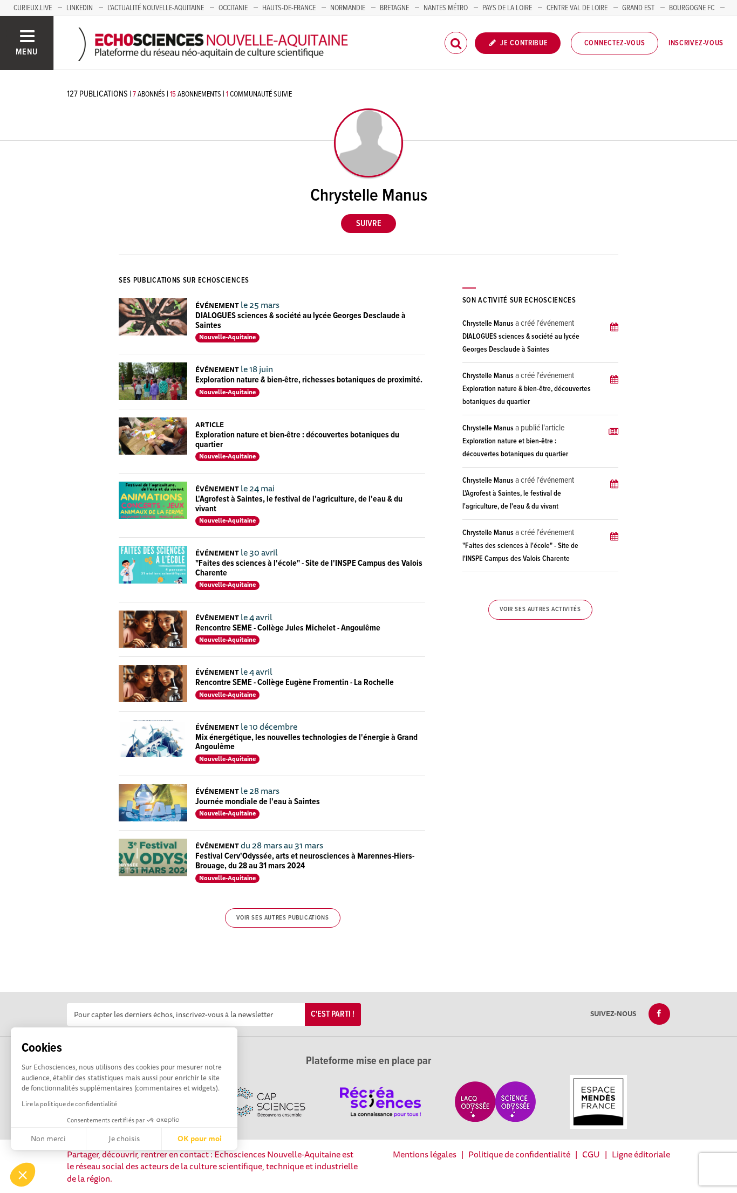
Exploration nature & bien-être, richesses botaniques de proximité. (308, 380)
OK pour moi (200, 1138)
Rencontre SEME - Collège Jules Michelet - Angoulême (287, 628)
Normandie (347, 8)
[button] (23, 1175)
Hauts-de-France (289, 8)
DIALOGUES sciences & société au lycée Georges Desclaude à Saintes (300, 320)
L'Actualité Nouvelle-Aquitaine (155, 8)
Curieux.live (32, 8)
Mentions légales (424, 1154)
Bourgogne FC (691, 8)
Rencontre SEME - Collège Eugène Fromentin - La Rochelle (294, 682)
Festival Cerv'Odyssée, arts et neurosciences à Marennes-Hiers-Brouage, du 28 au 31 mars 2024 (304, 861)
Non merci (48, 1138)
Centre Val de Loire (577, 8)
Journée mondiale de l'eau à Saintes (257, 801)
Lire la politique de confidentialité (69, 1104)
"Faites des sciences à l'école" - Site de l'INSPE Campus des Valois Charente (308, 568)
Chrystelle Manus (488, 323)
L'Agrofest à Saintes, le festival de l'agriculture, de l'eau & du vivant (298, 504)
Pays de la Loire (507, 8)
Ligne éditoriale (641, 1154)
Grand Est (638, 8)
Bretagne (394, 8)
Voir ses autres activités (540, 609)
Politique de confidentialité (519, 1154)
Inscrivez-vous (696, 43)
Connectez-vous (614, 43)
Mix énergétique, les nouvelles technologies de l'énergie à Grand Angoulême (306, 742)
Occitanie (233, 8)
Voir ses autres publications (282, 918)
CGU (591, 1154)
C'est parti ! (332, 1014)
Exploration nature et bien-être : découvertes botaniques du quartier (297, 439)
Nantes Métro (446, 8)
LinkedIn (79, 8)
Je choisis (124, 1138)
